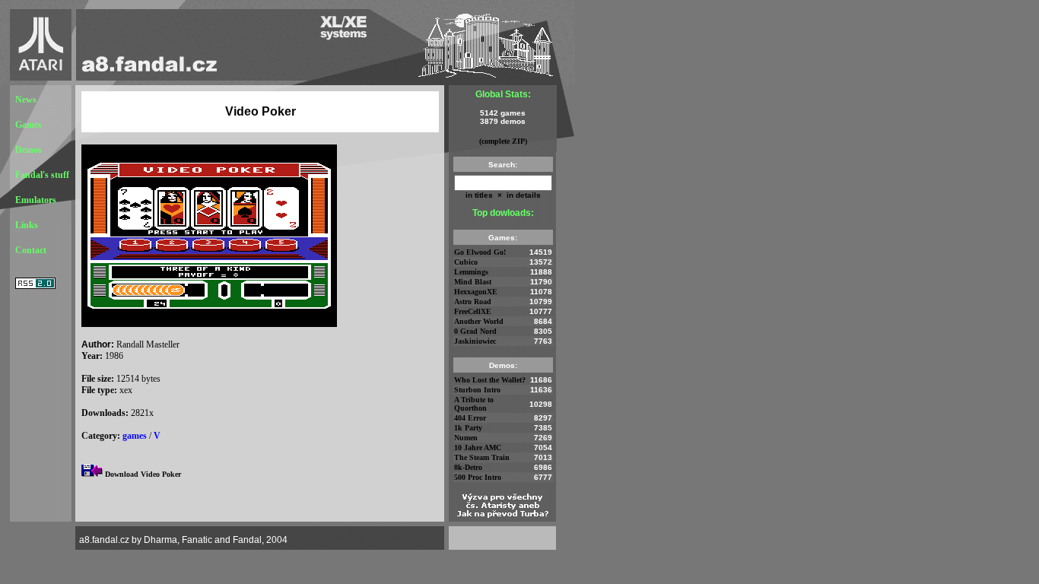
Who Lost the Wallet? (490, 380)
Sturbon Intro (477, 390)
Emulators (35, 200)
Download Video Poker (143, 474)
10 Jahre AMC (477, 447)
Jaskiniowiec (475, 341)
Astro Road (472, 301)
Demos (28, 149)
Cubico (466, 262)
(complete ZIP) (503, 141)
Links (26, 225)
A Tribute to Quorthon (474, 403)
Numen (466, 437)
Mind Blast (472, 282)
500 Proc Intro (477, 477)
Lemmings (471, 272)
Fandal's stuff (42, 175)
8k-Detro (468, 467)
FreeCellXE (472, 311)
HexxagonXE (475, 291)
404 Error (470, 418)
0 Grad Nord (475, 331)
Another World (479, 321)
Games (28, 124)
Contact (30, 250)
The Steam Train (482, 457)
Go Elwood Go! (480, 252)
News (26, 99)
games (134, 435)
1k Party (468, 428)
